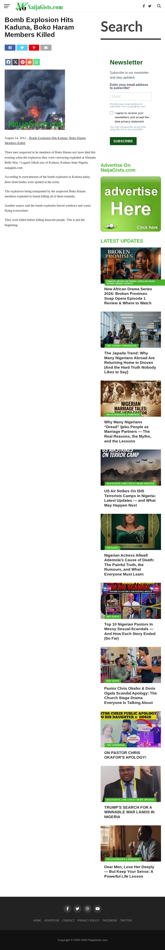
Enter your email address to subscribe (129, 86)
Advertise (51, 920)
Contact (68, 920)
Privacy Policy (89, 920)
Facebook (110, 920)
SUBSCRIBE (123, 141)
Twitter (126, 920)
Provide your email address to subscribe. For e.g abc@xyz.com (127, 105)
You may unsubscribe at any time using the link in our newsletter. (128, 128)
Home (37, 920)
